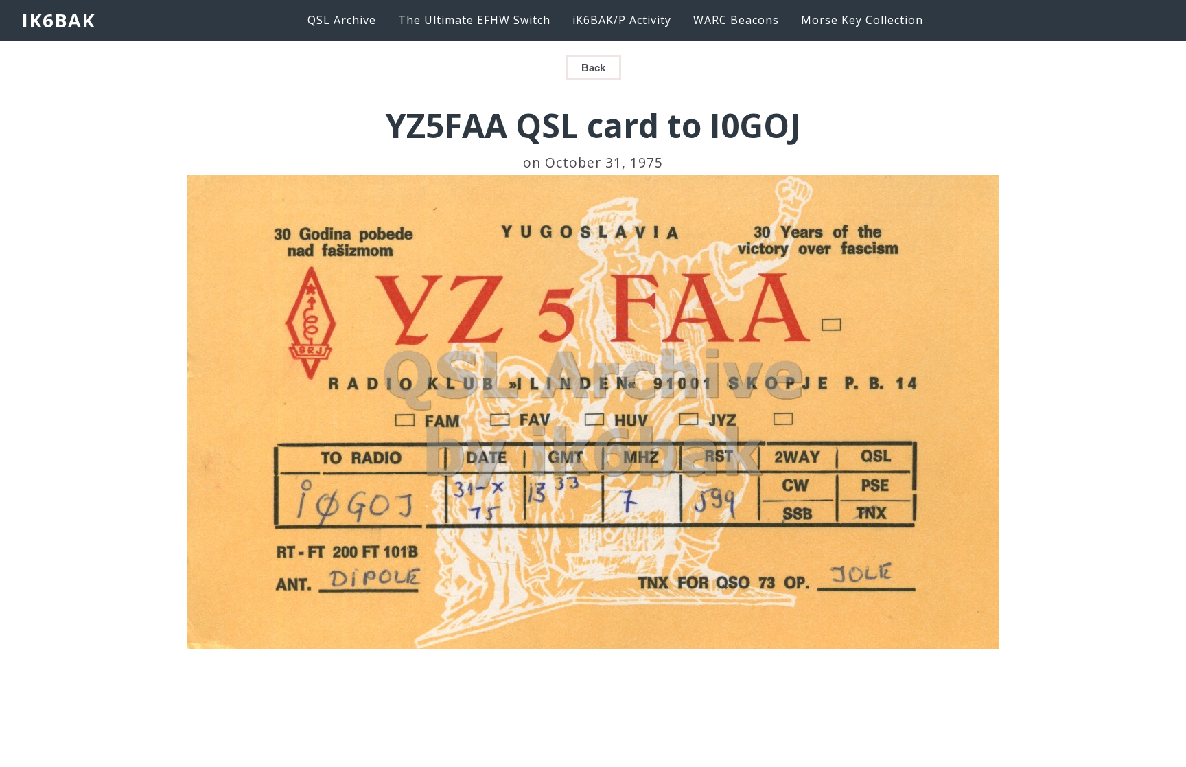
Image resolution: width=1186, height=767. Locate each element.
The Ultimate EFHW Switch (474, 19)
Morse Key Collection (862, 19)
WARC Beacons (736, 19)
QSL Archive (341, 19)
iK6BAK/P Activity (621, 19)
